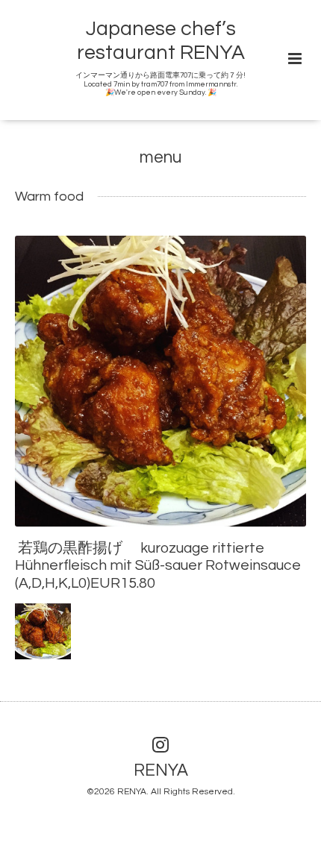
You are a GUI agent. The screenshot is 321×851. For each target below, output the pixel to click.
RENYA (161, 770)
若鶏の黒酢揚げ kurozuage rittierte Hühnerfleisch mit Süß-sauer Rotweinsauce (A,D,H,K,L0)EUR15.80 (158, 566)
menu (160, 157)
